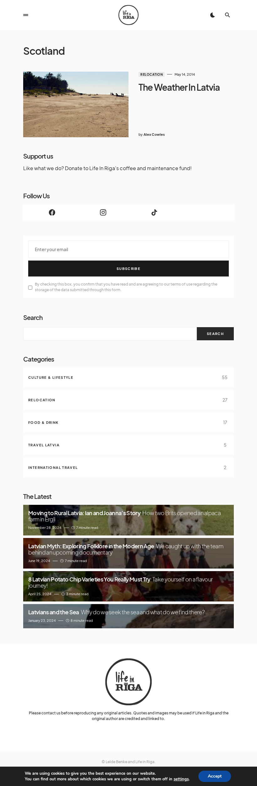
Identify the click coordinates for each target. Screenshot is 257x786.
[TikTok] (154, 212)
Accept (215, 776)
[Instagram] (102, 212)
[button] (25, 15)
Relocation (151, 74)
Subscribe (128, 268)
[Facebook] (51, 212)
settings (181, 779)
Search (33, 317)
